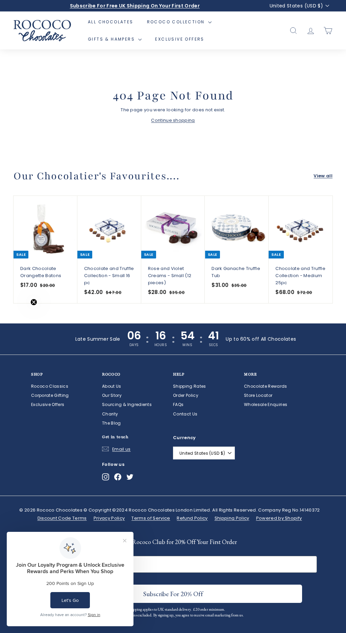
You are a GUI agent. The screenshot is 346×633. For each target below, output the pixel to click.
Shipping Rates (189, 386)
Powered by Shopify (279, 518)
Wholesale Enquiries (265, 404)
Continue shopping (173, 120)
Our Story (112, 395)
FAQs (178, 404)
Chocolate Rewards (265, 386)
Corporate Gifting (50, 395)
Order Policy (185, 395)
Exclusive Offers (179, 39)
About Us (111, 386)
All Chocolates (110, 22)
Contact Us (185, 414)
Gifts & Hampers (112, 39)
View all (323, 176)
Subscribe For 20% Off (173, 593)
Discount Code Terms (62, 518)
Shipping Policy (232, 518)
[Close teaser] (33, 302)
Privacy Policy (109, 518)
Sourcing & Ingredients (127, 404)
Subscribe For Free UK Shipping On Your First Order (135, 5)
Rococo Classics (49, 386)
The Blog (111, 423)
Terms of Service (150, 518)
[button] (19, 316)
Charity (110, 414)
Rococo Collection (176, 22)
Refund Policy (192, 518)
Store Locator (258, 395)
